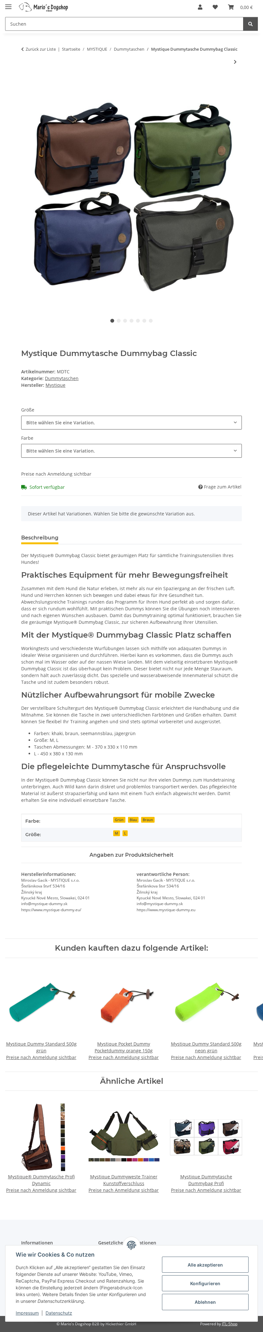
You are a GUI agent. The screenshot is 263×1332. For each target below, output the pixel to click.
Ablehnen (205, 1302)
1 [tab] (112, 321)
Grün (119, 820)
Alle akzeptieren (205, 1265)
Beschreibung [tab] (39, 538)
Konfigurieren (205, 1283)
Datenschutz (59, 1313)
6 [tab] (144, 321)
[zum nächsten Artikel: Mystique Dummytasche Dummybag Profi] (235, 62)
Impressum (27, 1313)
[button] (200, 7)
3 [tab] (125, 321)
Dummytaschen (62, 378)
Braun (148, 820)
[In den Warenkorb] (26, 83)
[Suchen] (250, 24)
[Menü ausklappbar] (8, 4)
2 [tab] (119, 321)
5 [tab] (138, 321)
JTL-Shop (229, 1324)
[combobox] (131, 422)
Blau (133, 820)
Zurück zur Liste (41, 49)
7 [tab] (151, 321)
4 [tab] (131, 321)
